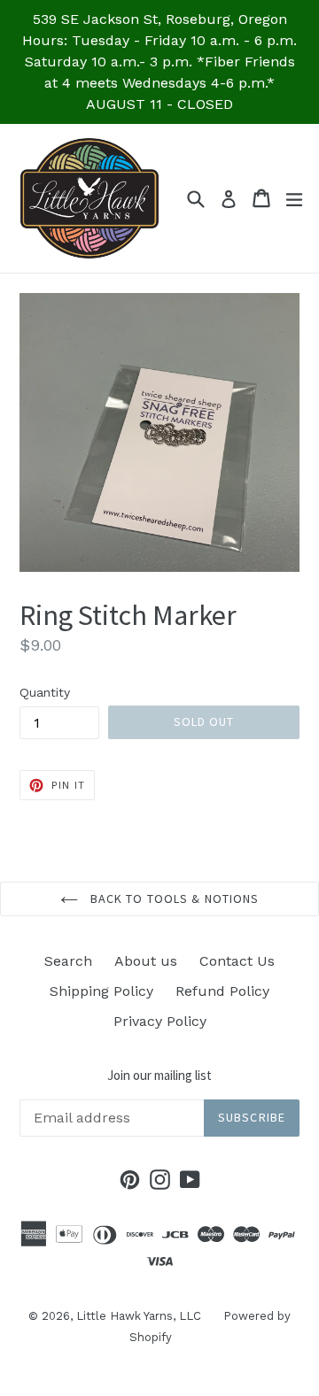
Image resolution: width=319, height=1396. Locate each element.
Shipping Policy (101, 991)
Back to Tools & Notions (173, 898)
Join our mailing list (159, 1076)
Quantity (44, 692)
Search (68, 961)
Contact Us (237, 961)
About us (145, 961)
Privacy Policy (159, 1021)
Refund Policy (222, 991)
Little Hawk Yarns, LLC (138, 1316)
